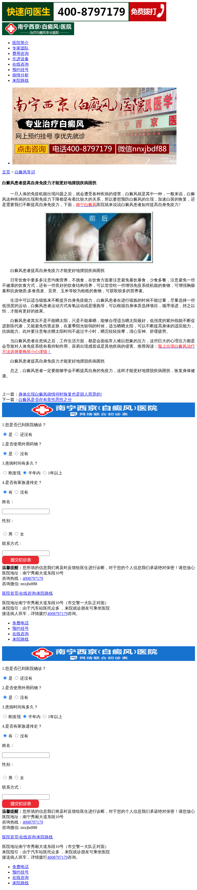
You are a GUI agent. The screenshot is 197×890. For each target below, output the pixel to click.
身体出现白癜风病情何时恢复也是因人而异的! (60, 394)
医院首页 (10, 593)
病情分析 (20, 75)
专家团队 (20, 48)
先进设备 (20, 59)
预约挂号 (20, 69)
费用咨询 (20, 53)
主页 (6, 172)
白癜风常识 (25, 172)
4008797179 (33, 578)
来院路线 (20, 80)
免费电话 (20, 623)
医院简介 (20, 43)
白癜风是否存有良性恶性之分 (45, 399)
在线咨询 (20, 64)
